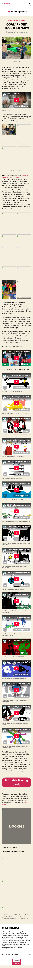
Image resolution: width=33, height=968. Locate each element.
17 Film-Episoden (19, 915)
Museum (15, 20)
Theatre (22, 20)
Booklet (16, 826)
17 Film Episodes (9, 915)
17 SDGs (19, 918)
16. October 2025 (22, 32)
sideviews (15, 954)
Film (23, 918)
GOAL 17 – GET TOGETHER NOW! (16, 26)
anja (11, 32)
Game (10, 20)
